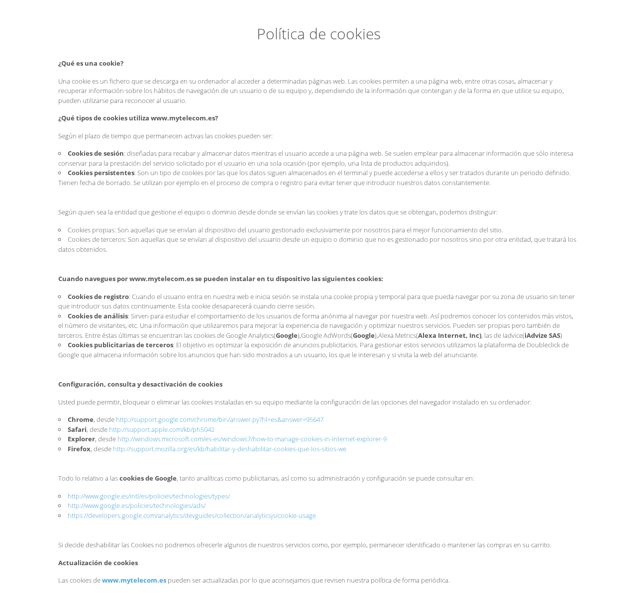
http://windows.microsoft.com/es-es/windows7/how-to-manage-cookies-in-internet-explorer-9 (252, 438)
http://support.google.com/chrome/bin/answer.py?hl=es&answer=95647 (219, 419)
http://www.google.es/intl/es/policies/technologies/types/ (149, 496)
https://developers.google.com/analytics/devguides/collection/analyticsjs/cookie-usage (192, 515)
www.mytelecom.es (134, 580)
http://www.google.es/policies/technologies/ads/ (137, 505)
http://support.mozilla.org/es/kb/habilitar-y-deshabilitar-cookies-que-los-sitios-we (229, 448)
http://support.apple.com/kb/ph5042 (161, 429)
